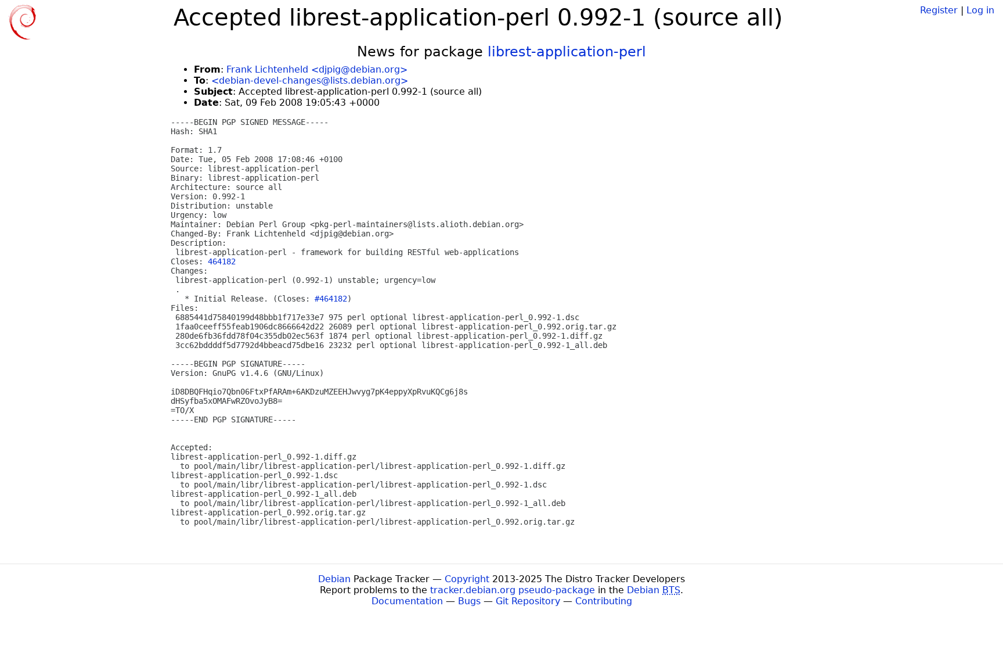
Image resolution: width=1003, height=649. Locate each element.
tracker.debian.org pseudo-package (512, 590)
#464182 (331, 298)
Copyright (467, 579)
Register (939, 10)
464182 (222, 261)
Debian (334, 579)
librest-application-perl (567, 52)
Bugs (469, 601)
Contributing (603, 601)
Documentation (407, 601)
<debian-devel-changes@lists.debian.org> (309, 80)
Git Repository (528, 601)
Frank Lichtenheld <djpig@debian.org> (316, 69)
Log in (980, 10)
